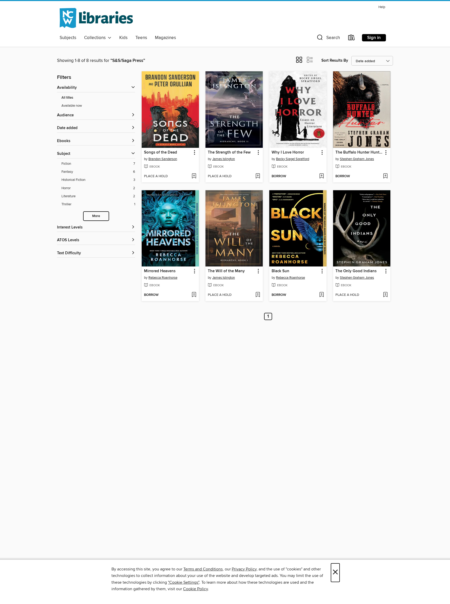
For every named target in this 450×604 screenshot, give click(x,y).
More (96, 216)
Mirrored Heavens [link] (160, 271)
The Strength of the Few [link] (229, 152)
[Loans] (351, 39)
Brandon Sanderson (162, 159)
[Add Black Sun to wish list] (321, 295)
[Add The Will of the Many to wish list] (257, 295)
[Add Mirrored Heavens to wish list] (194, 295)
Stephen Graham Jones (357, 159)
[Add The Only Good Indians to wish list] (385, 295)
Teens (141, 38)
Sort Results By (334, 60)
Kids (123, 38)
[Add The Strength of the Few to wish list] (257, 176)
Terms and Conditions (203, 569)
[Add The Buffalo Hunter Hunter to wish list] (385, 176)
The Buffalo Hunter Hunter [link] (359, 152)
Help (381, 7)
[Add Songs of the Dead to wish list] (194, 176)
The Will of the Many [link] (226, 271)
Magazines (165, 38)
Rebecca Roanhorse (162, 278)
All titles (67, 98)
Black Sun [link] (280, 271)
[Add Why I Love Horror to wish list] (321, 176)
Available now (71, 106)
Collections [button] (96, 38)
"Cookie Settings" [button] (183, 582)
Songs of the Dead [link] (160, 152)
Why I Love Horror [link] (288, 152)
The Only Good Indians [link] (356, 271)
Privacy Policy (244, 569)
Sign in (374, 38)
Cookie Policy (195, 589)
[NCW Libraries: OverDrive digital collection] (96, 18)
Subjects (68, 38)
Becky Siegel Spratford (292, 159)
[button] (328, 39)
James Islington (223, 159)
